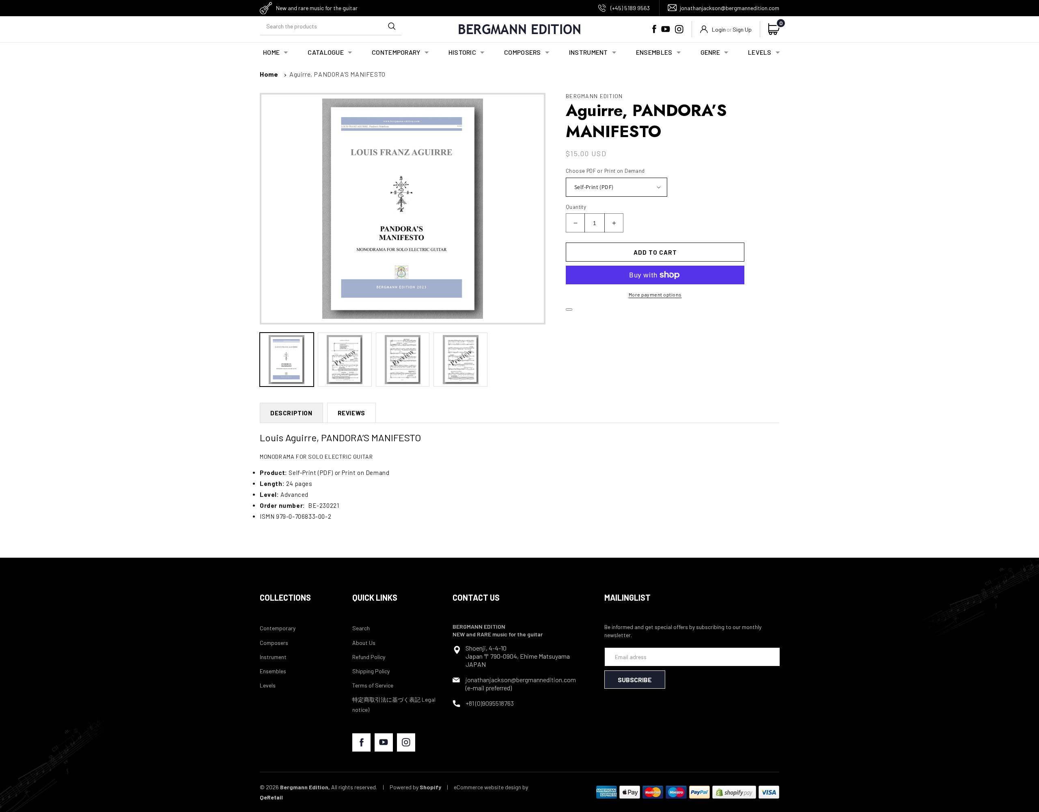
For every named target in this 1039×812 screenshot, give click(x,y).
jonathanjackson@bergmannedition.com (729, 7)
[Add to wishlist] (569, 309)
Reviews (351, 413)
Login (719, 29)
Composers (274, 642)
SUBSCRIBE (635, 679)
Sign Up (742, 29)
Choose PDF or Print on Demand (605, 171)
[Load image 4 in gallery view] (460, 360)
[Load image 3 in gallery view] (403, 360)
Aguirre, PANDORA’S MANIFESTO (337, 74)
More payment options (655, 294)
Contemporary (277, 628)
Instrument (273, 656)
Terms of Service (372, 685)
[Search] (391, 26)
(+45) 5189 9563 (630, 7)
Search (361, 628)
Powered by (415, 787)
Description (291, 413)
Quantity (576, 207)
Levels (268, 685)
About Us (363, 642)
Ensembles (273, 671)
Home (269, 74)
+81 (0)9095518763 (490, 703)
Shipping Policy (371, 671)
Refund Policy (368, 656)
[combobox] (330, 26)
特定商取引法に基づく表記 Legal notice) (393, 704)
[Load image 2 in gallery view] (345, 360)
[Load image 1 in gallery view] (287, 360)
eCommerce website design (487, 787)
